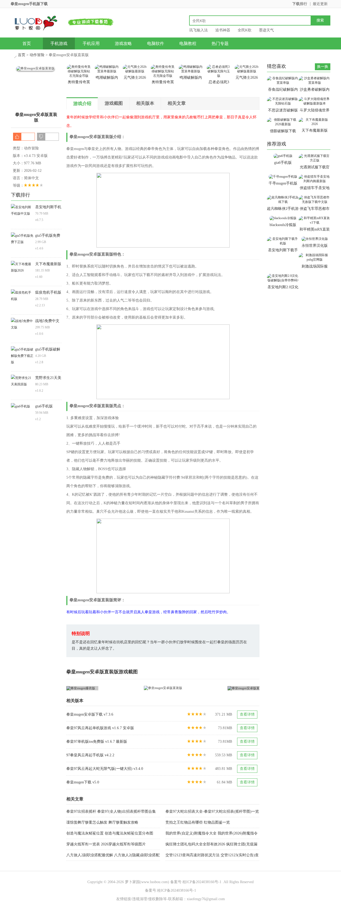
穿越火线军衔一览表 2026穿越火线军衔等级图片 (106, 844)
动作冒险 (37, 55)
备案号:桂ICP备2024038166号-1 (195, 882)
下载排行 (299, 4)
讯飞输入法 (198, 30)
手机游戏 (58, 43)
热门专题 (220, 43)
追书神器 (222, 30)
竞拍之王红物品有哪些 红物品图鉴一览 (197, 822)
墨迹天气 (266, 30)
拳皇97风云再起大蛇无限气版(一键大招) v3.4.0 (104, 769)
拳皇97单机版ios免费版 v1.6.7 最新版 (96, 742)
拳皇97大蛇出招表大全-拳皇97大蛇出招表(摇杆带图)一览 (212, 811)
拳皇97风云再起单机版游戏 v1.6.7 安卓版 (100, 728)
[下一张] (211, 688)
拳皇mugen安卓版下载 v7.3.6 (89, 714)
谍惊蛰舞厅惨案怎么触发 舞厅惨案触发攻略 (102, 822)
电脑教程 (187, 43)
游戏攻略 (123, 43)
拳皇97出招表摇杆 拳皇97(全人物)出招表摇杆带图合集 (111, 811)
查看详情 (247, 714)
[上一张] (114, 688)
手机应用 (91, 43)
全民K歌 (244, 30)
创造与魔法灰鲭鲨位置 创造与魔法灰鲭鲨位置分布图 (109, 833)
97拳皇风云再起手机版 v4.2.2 (90, 755)
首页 (26, 43)
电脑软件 (155, 43)
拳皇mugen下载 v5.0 (82, 782)
